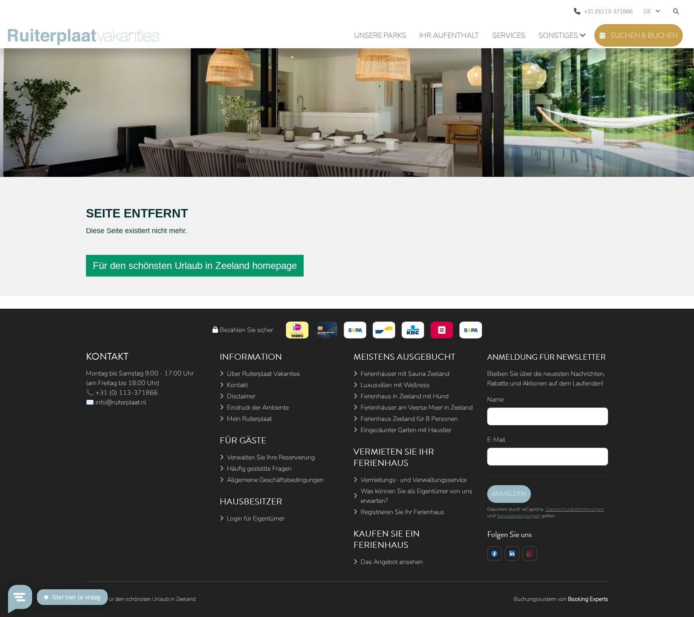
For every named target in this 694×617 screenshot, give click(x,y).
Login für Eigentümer (255, 518)
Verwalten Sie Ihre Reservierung (271, 457)
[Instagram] (530, 553)
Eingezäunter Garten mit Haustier (406, 430)
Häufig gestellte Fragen (259, 468)
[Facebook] (494, 553)
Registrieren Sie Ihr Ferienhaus (402, 512)
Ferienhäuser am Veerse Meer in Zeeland (417, 407)
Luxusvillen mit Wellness (395, 385)
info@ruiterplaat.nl (121, 402)
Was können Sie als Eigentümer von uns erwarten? (416, 496)
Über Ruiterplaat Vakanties (263, 373)
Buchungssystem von (561, 599)
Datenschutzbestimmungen (574, 509)
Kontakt (237, 385)
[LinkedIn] (512, 553)
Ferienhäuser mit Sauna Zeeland (405, 373)
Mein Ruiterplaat (249, 418)
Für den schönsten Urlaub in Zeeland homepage (195, 265)
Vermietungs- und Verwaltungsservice (414, 480)
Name (495, 399)
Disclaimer (241, 396)
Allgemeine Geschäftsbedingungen (275, 480)
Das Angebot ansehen (392, 562)
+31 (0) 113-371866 (127, 392)
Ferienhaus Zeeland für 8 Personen (409, 418)
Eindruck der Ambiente (258, 407)
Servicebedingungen (518, 515)
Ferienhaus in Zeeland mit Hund (405, 396)
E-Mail (496, 439)
